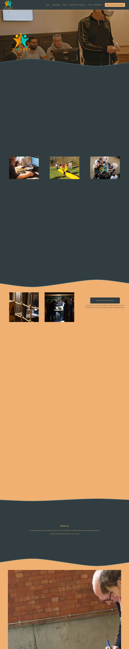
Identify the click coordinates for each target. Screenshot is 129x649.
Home (47, 5)
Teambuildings (56, 5)
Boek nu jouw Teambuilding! (115, 5)
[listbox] (98, 5)
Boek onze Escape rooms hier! (105, 300)
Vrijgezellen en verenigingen (77, 5)
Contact (90, 5)
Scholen (65, 5)
